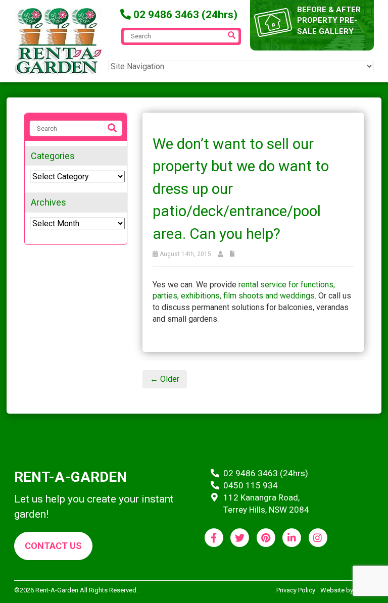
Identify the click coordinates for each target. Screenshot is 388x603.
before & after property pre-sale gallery (329, 20)
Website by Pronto (347, 590)
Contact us (53, 545)
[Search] (112, 128)
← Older (164, 379)
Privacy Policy (295, 590)
